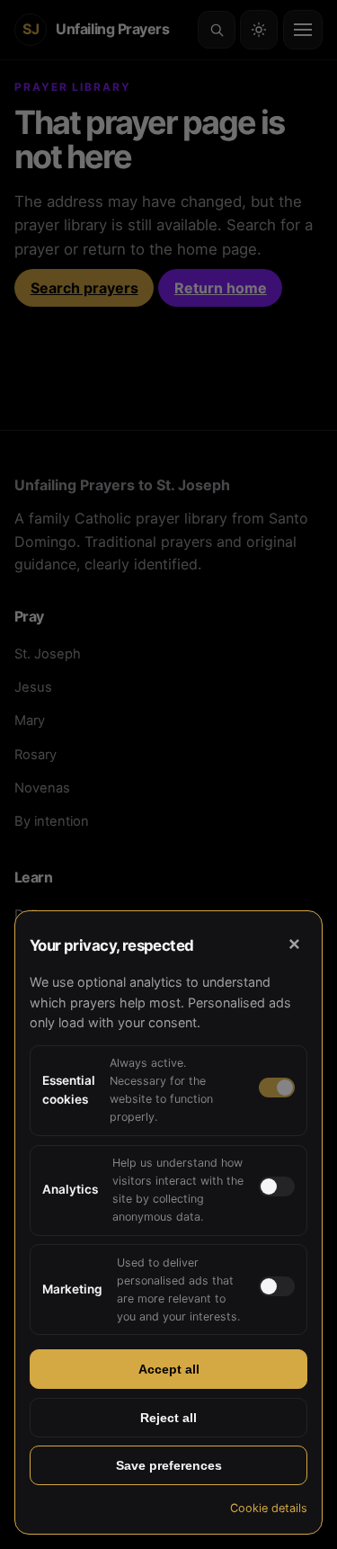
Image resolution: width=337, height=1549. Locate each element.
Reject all (168, 1417)
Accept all (169, 1369)
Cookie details (268, 1508)
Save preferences (169, 1465)
